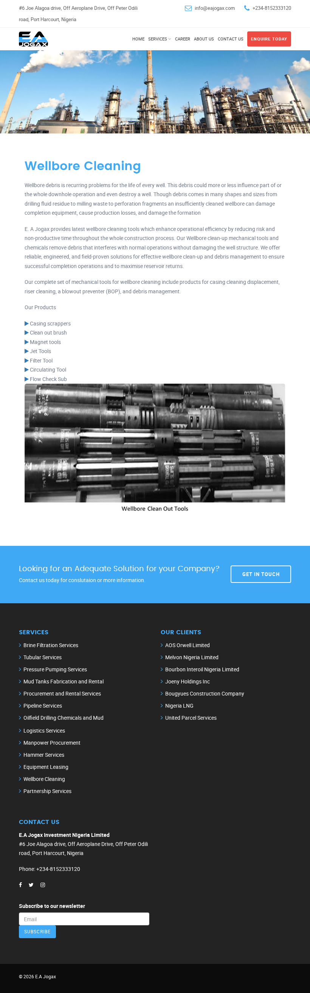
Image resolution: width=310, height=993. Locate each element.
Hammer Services (43, 754)
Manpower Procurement (52, 742)
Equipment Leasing (45, 766)
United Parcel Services (191, 717)
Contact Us (230, 39)
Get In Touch (261, 573)
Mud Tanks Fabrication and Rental (63, 681)
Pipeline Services (42, 705)
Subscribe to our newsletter (52, 905)
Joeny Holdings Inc (187, 681)
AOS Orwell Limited (187, 645)
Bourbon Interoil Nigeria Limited (202, 669)
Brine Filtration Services (50, 645)
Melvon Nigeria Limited (192, 657)
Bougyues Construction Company (204, 693)
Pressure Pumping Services (55, 669)
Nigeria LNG (179, 705)
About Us (204, 39)
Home (138, 39)
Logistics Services (44, 730)
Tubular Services (42, 657)
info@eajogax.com (215, 8)
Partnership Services (47, 791)
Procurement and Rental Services (62, 693)
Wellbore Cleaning (44, 778)
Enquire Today (269, 39)
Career (182, 39)
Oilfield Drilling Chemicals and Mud (63, 717)
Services (157, 39)
